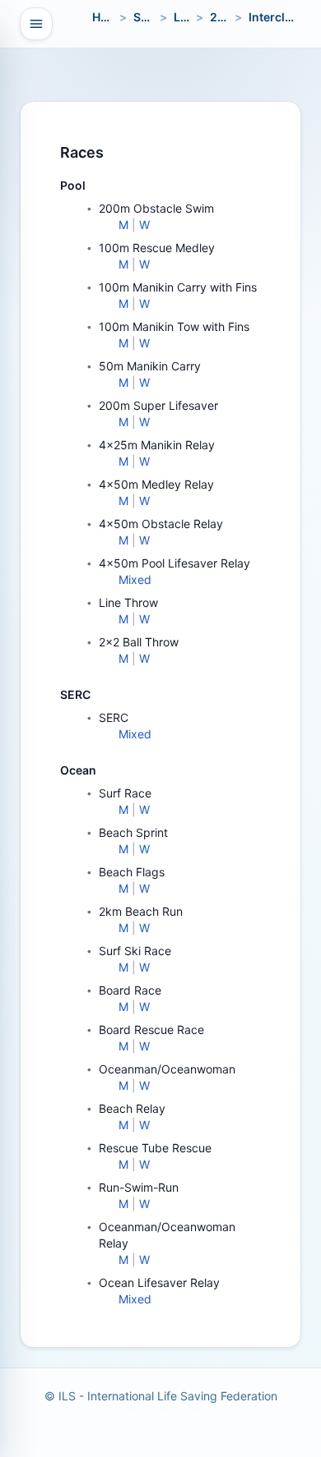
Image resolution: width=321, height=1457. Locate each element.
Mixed (135, 579)
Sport (149, 17)
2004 (225, 17)
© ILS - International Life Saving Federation (160, 1396)
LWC (186, 17)
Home (108, 17)
